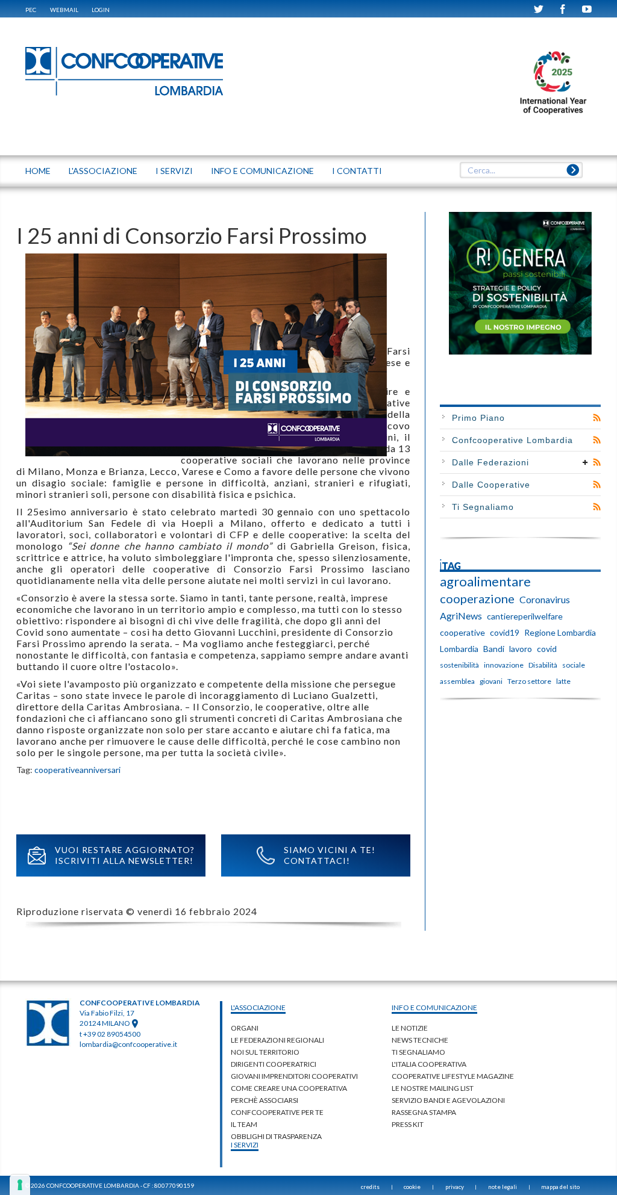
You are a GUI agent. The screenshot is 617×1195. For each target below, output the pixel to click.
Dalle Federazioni (490, 462)
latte (563, 681)
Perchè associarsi (264, 1100)
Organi (244, 1027)
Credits (370, 1186)
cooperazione (477, 598)
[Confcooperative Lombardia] (124, 71)
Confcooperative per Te (277, 1112)
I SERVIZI (174, 171)
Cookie (412, 1186)
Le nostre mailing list (433, 1088)
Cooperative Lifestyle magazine (453, 1076)
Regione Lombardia (560, 632)
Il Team (244, 1124)
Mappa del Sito (560, 1186)
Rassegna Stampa (424, 1112)
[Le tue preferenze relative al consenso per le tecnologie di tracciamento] (20, 1185)
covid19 (504, 632)
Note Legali (502, 1186)
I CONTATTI (357, 171)
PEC (30, 9)
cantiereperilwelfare (525, 616)
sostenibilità (459, 664)
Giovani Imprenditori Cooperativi (294, 1076)
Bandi (493, 649)
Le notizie (410, 1027)
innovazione (504, 664)
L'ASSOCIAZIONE (103, 171)
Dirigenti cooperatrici (273, 1064)
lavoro (520, 649)
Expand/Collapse (585, 462)
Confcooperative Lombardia (512, 440)
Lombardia (459, 649)
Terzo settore (529, 681)
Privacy (454, 1186)
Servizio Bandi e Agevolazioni (448, 1100)
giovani (491, 681)
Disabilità (542, 664)
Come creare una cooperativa (289, 1088)
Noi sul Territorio (265, 1052)
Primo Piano (478, 418)
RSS (597, 418)
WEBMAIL (64, 9)
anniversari (100, 770)
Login (101, 9)
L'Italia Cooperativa (429, 1064)
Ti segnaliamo (418, 1052)
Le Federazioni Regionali (277, 1039)
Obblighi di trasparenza (276, 1136)
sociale (573, 664)
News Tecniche (420, 1039)
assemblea (457, 681)
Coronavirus (544, 599)
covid (547, 649)
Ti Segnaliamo (483, 507)
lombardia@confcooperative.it (128, 1044)
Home (38, 171)
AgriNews (461, 615)
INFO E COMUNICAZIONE (262, 171)
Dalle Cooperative (491, 484)
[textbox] (521, 170)
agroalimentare (485, 581)
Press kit (408, 1124)
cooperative (57, 770)
